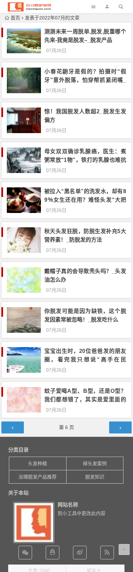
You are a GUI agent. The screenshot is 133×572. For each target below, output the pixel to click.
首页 (15, 17)
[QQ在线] (52, 552)
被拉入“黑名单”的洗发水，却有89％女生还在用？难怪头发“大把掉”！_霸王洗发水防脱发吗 (85, 199)
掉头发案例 (95, 463)
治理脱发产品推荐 (37, 477)
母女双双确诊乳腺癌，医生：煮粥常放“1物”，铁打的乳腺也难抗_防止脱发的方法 (85, 159)
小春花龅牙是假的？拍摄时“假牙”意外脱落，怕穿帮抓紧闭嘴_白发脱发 (85, 80)
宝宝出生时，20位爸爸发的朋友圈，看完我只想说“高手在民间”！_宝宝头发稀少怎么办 (85, 359)
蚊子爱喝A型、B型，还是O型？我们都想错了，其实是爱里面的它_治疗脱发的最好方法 (85, 399)
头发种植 (37, 463)
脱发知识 (94, 477)
